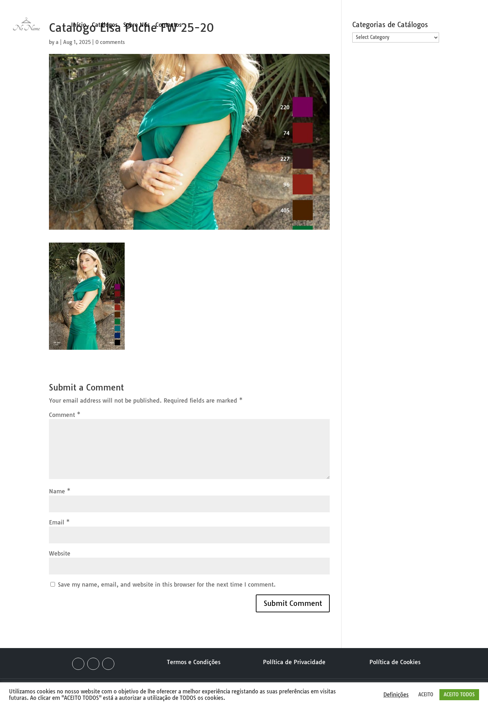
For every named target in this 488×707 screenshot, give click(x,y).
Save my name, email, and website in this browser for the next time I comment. (167, 584)
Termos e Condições (193, 662)
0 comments (110, 42)
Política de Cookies (394, 662)
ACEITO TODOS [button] (459, 694)
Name (59, 491)
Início (78, 25)
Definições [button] (396, 695)
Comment (64, 414)
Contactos (168, 25)
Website (59, 553)
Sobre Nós (136, 25)
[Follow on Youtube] (108, 664)
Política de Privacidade (294, 662)
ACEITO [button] (425, 694)
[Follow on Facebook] (78, 664)
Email (59, 522)
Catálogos (105, 25)
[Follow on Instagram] (93, 664)
